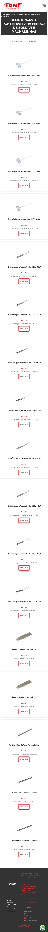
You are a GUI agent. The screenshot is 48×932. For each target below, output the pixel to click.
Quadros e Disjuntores (27, 888)
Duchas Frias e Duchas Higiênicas (31, 875)
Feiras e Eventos (12, 904)
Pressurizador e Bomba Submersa (30, 880)
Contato (26, 915)
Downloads (10, 906)
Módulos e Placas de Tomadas (29, 886)
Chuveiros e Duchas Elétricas (29, 873)
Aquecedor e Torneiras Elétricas (30, 878)
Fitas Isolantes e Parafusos (28, 892)
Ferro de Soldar (25, 890)
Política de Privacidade (30, 920)
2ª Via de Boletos (31, 902)
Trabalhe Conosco (12, 911)
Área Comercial (28, 911)
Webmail (28, 917)
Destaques (10, 902)
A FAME (9, 900)
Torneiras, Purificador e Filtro (29, 882)
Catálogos (28, 907)
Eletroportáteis (25, 895)
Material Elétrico (25, 884)
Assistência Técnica (13, 909)
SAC (25, 913)
